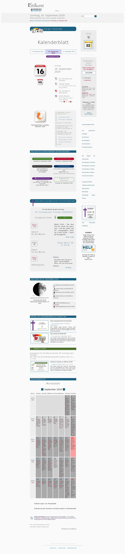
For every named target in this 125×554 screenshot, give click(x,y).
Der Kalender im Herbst (88, 169)
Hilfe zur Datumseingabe (88, 113)
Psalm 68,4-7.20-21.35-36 (65, 244)
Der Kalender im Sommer (88, 165)
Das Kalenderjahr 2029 (88, 124)
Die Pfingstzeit (85, 140)
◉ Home (32, 20)
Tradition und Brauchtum (88, 185)
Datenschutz (62, 548)
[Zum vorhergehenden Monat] (42, 390)
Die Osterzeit (85, 137)
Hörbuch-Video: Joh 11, (62, 364)
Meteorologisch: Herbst (65, 139)
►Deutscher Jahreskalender (42, 20)
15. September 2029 (37, 51)
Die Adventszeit (86, 143)
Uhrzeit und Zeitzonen (87, 175)
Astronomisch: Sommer (65, 137)
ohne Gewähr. (70, 516)
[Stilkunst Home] (36, 12)
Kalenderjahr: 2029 (64, 117)
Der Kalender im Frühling (88, 162)
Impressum (53, 548)
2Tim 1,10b (70, 237)
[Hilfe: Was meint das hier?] (73, 189)
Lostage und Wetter (87, 181)
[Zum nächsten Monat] (64, 390)
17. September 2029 (69, 51)
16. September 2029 (53, 52)
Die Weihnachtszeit (87, 147)
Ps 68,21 (68, 267)
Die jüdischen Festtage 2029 (61, 336)
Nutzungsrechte (72, 548)
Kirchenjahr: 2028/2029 (65, 119)
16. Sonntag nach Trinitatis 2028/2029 (54, 212)
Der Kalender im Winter (88, 172)
